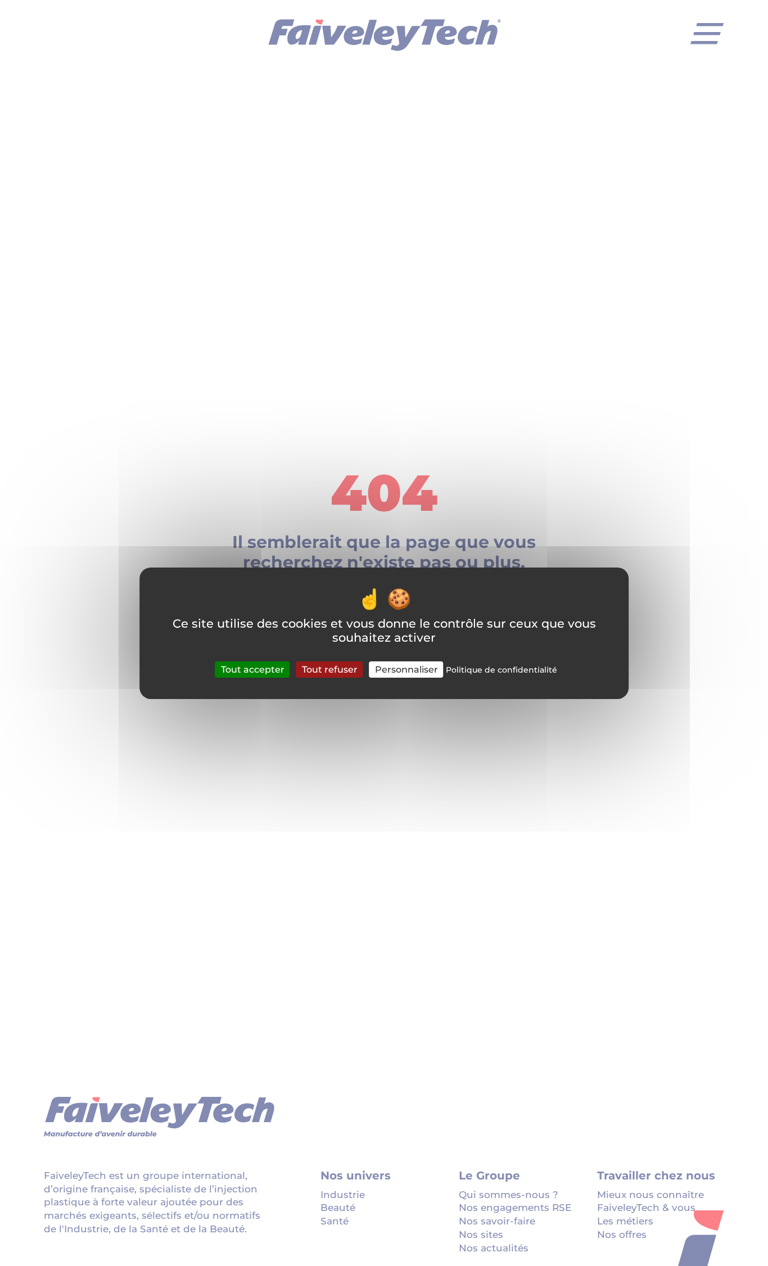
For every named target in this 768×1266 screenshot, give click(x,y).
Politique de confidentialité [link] (501, 669)
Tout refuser (330, 669)
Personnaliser (406, 669)
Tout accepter (252, 669)
